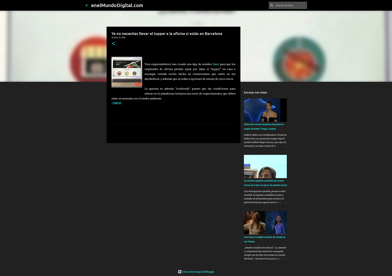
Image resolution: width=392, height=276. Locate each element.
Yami (216, 64)
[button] (113, 44)
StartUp (117, 103)
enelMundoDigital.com (117, 5)
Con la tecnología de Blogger (198, 271)
